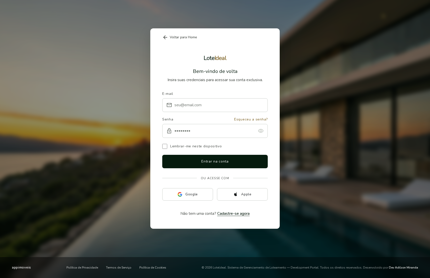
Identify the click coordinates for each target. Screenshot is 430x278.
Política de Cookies (152, 268)
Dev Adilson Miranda (403, 268)
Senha (167, 119)
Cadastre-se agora (233, 213)
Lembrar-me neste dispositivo (196, 146)
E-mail (167, 93)
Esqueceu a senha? (251, 119)
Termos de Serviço (118, 268)
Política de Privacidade (82, 268)
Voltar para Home (179, 37)
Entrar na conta (215, 161)
